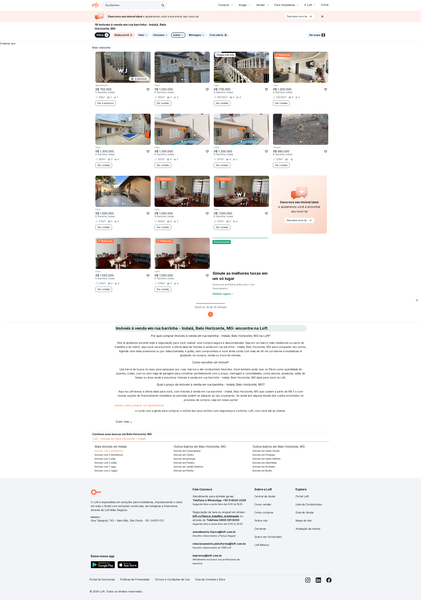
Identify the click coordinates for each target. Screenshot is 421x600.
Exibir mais (122, 421)
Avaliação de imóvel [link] (308, 528)
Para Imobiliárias (284, 5)
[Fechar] (322, 16)
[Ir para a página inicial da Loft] (96, 5)
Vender (260, 5)
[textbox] (134, 5)
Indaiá (141, 438)
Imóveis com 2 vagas (106, 470)
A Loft (308, 5)
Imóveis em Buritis (262, 470)
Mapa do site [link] (303, 520)
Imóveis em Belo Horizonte (118, 438)
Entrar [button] (325, 4)
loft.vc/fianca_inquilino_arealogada (216, 516)
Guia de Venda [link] (304, 512)
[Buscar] (162, 5)
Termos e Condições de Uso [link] (172, 579)
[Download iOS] (128, 565)
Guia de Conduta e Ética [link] (210, 579)
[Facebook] (329, 580)
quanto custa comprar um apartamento (139, 405)
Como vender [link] (262, 504)
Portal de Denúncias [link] (102, 579)
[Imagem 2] (184, 79)
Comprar (223, 5)
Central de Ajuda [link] (264, 496)
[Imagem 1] (182, 79)
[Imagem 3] (186, 79)
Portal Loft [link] (302, 496)
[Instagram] (307, 580)
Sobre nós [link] (261, 520)
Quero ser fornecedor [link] (268, 536)
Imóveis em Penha (183, 470)
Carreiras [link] (260, 528)
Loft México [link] (261, 545)
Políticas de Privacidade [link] (134, 579)
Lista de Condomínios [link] (309, 504)
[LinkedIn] (318, 580)
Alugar (243, 5)
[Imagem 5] (191, 79)
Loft (95, 438)
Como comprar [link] (263, 512)
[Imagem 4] (248, 79)
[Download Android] (103, 565)
